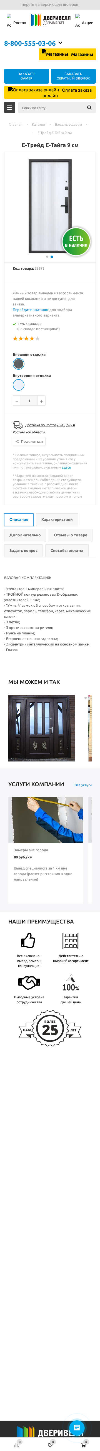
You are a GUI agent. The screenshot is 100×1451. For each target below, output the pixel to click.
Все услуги (83, 785)
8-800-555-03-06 (30, 43)
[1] (15, 338)
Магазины (81, 54)
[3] (26, 338)
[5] (38, 338)
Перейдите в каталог (31, 310)
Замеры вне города (31, 850)
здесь (66, 467)
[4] (32, 338)
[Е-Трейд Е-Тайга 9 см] (50, 252)
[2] (21, 338)
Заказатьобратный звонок (73, 76)
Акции (87, 22)
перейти (29, 4)
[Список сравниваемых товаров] (16, 1442)
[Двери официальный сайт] (50, 1436)
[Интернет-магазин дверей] (51, 23)
